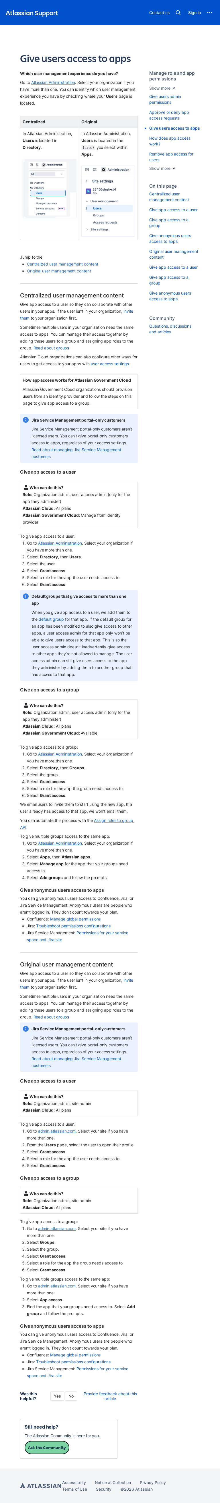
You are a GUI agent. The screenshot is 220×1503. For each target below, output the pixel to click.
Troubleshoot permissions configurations (73, 925)
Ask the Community (47, 1447)
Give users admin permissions (165, 99)
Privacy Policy (153, 1482)
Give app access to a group (168, 222)
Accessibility (74, 1482)
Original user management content (59, 270)
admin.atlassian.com (57, 1131)
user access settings (110, 363)
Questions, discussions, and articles (170, 329)
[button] (178, 12)
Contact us (159, 12)
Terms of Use (74, 1489)
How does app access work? (169, 141)
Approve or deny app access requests (169, 115)
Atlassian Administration (53, 82)
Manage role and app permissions (172, 76)
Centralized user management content (62, 264)
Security (103, 1489)
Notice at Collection (113, 1482)
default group (51, 619)
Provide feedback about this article (110, 1396)
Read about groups (51, 347)
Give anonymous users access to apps (170, 238)
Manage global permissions (75, 918)
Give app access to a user (173, 209)
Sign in (194, 12)
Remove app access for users (171, 156)
